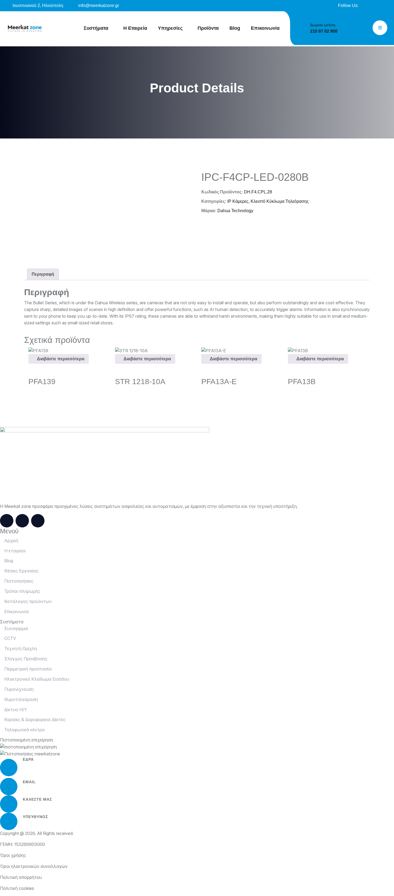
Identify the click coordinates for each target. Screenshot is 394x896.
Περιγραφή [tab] (43, 274)
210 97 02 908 (323, 31)
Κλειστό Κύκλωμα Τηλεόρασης (280, 201)
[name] (366, 5)
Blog (234, 28)
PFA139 (41, 381)
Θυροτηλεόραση (20, 699)
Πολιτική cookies (17, 888)
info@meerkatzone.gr (98, 5)
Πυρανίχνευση (18, 689)
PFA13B (302, 381)
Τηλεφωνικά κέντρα (24, 729)
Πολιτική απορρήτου (21, 877)
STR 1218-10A (140, 381)
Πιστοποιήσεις (18, 581)
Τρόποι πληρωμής (21, 591)
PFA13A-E (219, 381)
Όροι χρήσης (13, 855)
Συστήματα (96, 28)
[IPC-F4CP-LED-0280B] (25, 28)
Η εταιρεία (14, 550)
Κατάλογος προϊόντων (27, 601)
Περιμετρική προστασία (27, 669)
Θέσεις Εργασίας (21, 570)
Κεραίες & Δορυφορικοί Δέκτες (34, 719)
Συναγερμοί (15, 628)
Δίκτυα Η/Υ (15, 709)
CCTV (9, 638)
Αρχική (10, 540)
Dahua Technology (235, 210)
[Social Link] (6, 520)
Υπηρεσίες (170, 28)
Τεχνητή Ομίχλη (20, 648)
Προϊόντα (208, 28)
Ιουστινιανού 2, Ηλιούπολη (37, 5)
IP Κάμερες (237, 201)
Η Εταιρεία (135, 28)
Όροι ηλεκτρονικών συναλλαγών (34, 866)
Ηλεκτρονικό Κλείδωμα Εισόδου (36, 679)
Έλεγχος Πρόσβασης (25, 658)
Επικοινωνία (265, 28)
